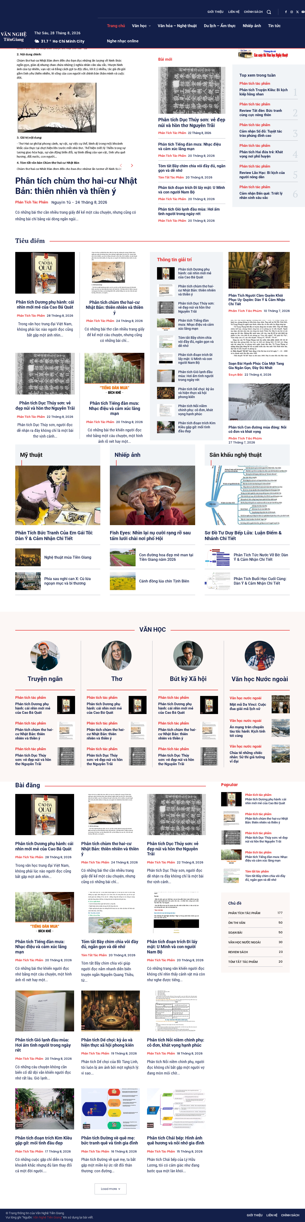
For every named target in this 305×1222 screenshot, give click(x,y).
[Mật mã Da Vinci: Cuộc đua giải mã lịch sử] (281, 704)
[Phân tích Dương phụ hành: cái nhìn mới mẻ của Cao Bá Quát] (45, 273)
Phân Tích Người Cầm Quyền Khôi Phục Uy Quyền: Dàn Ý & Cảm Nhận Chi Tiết (257, 299)
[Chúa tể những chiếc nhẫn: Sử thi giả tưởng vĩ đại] (281, 754)
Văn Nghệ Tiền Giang (47, 1217)
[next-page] (132, 165)
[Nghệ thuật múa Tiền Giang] (28, 557)
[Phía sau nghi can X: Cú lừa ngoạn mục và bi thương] (28, 581)
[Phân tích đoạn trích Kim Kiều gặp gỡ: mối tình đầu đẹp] (166, 427)
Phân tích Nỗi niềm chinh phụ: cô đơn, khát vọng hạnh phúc (195, 410)
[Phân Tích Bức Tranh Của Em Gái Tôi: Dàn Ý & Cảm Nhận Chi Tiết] (57, 495)
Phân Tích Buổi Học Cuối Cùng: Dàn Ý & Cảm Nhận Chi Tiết (260, 581)
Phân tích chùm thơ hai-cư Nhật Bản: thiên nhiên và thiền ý (76, 186)
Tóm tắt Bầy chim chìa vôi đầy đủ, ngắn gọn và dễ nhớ (196, 342)
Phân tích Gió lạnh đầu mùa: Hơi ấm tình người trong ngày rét (189, 211)
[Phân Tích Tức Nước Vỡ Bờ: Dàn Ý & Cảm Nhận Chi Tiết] (217, 557)
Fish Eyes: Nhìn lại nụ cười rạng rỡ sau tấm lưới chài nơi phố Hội (150, 535)
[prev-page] (121, 165)
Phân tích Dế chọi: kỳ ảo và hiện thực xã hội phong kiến (196, 393)
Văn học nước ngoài (245, 698)
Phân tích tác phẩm (31, 202)
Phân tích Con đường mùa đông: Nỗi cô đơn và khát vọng (257, 429)
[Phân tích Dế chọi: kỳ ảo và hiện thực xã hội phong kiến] (166, 393)
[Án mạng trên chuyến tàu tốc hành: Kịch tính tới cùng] (281, 728)
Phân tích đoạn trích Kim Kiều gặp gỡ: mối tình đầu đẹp (196, 427)
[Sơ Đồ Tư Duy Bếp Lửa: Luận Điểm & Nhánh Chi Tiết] (247, 495)
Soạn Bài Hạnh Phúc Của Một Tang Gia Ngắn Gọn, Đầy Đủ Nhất (256, 365)
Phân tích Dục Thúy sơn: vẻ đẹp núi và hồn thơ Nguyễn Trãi (191, 122)
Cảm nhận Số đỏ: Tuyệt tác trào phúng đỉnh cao (260, 133)
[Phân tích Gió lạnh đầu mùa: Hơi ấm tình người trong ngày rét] (166, 376)
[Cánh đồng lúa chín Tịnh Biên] (122, 581)
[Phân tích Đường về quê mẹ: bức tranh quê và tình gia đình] (110, 1108)
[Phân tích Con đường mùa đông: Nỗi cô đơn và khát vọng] (259, 402)
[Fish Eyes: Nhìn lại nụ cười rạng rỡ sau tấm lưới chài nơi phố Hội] (152, 495)
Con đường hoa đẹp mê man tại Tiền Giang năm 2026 (166, 557)
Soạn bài (236, 375)
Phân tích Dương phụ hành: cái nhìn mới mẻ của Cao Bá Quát (45, 305)
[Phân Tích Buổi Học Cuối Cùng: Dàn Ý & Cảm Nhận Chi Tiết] (217, 581)
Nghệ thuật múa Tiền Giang (67, 557)
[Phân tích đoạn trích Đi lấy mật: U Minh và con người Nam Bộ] (166, 359)
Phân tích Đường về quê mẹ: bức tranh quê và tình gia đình (109, 1140)
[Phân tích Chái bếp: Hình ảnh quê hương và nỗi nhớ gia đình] (176, 1108)
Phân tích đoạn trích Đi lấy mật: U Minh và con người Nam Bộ (191, 189)
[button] (268, 12)
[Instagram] (292, 12)
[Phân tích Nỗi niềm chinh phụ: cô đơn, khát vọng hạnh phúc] (166, 410)
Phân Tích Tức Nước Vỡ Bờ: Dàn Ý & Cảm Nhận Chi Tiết (261, 557)
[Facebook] (286, 12)
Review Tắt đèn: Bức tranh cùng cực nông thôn (260, 112)
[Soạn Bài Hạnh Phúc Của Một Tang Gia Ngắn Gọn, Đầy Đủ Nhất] (259, 338)
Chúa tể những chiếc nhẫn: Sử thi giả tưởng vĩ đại (247, 757)
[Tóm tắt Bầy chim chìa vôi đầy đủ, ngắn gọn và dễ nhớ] (166, 341)
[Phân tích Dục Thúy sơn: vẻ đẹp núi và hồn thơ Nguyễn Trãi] (191, 90)
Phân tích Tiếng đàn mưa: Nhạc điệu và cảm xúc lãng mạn (189, 146)
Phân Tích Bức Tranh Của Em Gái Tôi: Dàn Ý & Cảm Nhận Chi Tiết (54, 535)
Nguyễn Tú (61, 202)
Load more (109, 1189)
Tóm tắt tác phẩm (171, 177)
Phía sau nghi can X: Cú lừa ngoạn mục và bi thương (67, 581)
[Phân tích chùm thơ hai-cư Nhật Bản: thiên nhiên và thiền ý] (71, 109)
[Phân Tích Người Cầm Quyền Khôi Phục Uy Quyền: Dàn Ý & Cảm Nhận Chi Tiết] (259, 270)
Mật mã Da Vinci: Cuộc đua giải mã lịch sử (248, 706)
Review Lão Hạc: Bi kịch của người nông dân (262, 175)
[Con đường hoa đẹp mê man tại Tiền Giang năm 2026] (122, 557)
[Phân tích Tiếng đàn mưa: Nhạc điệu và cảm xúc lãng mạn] (114, 374)
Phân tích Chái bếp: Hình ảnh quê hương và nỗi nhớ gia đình (175, 1140)
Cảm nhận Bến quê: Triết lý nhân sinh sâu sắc (261, 195)
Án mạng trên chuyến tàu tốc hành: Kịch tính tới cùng (247, 731)
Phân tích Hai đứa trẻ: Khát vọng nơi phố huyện (261, 154)
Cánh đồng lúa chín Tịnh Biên (164, 581)
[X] (297, 12)
